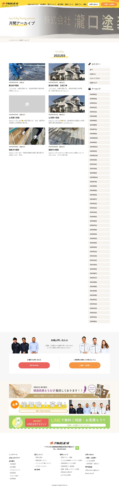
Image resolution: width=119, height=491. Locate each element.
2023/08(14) (93, 177)
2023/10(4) (93, 168)
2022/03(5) (93, 243)
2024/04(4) (93, 142)
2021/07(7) (93, 278)
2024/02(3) (93, 151)
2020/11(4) (93, 312)
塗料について (69, 4)
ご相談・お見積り (109, 4)
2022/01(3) (93, 251)
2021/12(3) (93, 256)
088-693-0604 (34, 365)
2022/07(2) (93, 225)
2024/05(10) (93, 138)
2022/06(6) (93, 229)
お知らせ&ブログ (33, 4)
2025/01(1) (93, 103)
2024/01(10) (93, 155)
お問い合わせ (93, 4)
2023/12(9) (93, 160)
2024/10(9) (93, 116)
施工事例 (60, 4)
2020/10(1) (93, 317)
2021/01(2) (93, 304)
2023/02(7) (93, 199)
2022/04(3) (93, 238)
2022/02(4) (93, 247)
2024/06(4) (93, 133)
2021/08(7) (93, 273)
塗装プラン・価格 (80, 4)
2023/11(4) (93, 164)
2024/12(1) (93, 107)
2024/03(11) (93, 147)
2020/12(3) (93, 308)
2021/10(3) (93, 264)
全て (91, 69)
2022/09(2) (93, 216)
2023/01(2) (93, 203)
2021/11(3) (93, 260)
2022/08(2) (93, 221)
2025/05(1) (93, 94)
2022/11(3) (93, 208)
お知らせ (93, 74)
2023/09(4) (93, 173)
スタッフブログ (95, 78)
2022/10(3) (93, 212)
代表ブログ (93, 82)
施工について (52, 4)
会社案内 (43, 4)
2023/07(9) (93, 181)
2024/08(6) (93, 125)
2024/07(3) (93, 129)
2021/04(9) (93, 291)
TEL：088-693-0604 (59, 449)
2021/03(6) (93, 295)
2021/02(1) (93, 299)
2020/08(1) (93, 321)
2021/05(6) (93, 286)
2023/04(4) (93, 195)
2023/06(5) (93, 186)
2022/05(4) (93, 234)
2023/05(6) (93, 190)
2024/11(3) (93, 112)
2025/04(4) (93, 98)
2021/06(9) (93, 282)
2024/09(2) (93, 120)
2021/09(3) (93, 269)
